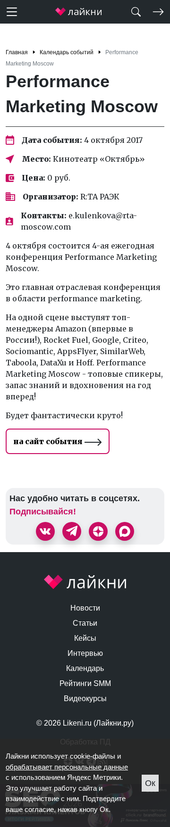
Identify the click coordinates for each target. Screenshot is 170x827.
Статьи (85, 623)
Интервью (85, 653)
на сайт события (49, 441)
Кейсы (85, 638)
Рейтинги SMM (85, 683)
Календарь (85, 668)
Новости (85, 608)
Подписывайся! (42, 511)
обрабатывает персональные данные (67, 767)
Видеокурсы (85, 699)
